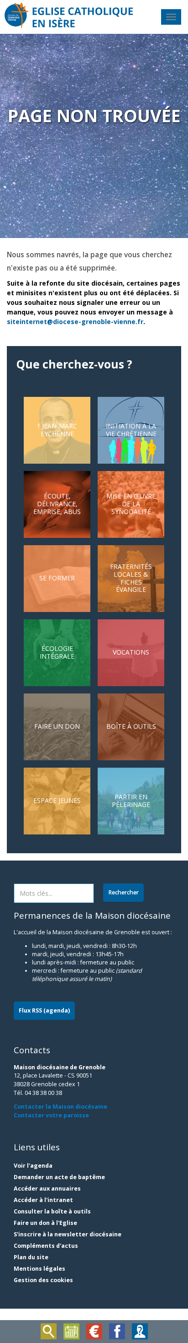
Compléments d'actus (46, 1246)
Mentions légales (39, 1269)
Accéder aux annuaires (47, 1188)
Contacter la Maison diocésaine (60, 1106)
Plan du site (31, 1257)
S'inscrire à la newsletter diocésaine (67, 1234)
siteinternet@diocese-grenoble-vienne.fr (75, 321)
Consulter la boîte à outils (52, 1211)
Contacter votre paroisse (51, 1115)
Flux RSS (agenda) (44, 1010)
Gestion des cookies (43, 1280)
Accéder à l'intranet (43, 1200)
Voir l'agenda (33, 1166)
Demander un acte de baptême (59, 1177)
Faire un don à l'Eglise (45, 1223)
